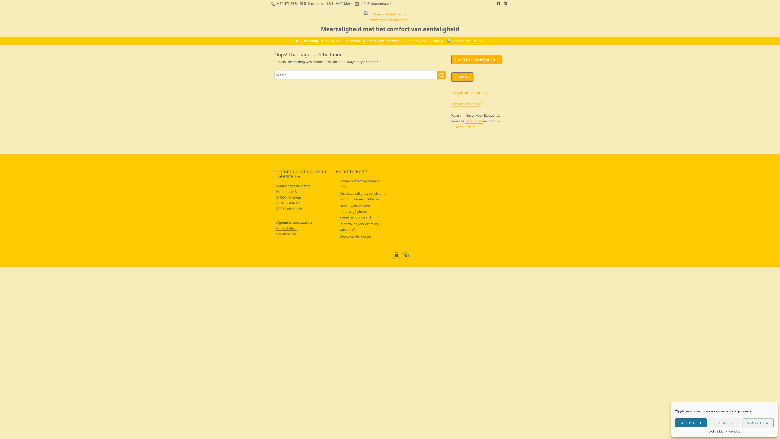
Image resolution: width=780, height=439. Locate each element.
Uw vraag (310, 41)
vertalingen (474, 121)
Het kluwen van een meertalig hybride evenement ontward (355, 212)
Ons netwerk (416, 41)
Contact (437, 41)
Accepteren (691, 423)
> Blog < (462, 77)
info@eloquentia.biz (376, 3)
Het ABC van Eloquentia (341, 41)
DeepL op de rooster (355, 236)
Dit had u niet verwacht (383, 41)
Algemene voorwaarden (294, 222)
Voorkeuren (758, 423)
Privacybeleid (732, 431)
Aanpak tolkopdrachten (469, 92)
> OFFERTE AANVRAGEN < (476, 60)
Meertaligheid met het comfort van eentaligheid (390, 29)
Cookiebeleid (716, 431)
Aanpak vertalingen (466, 104)
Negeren (724, 423)
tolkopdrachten (463, 127)
